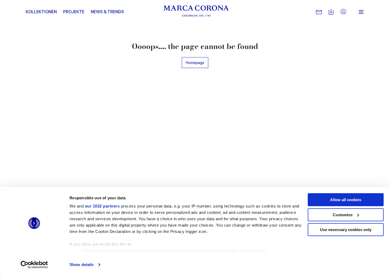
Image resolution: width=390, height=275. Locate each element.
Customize (343, 215)
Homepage (195, 62)
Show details (82, 264)
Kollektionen (41, 11)
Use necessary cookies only (345, 229)
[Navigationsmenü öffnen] (361, 12)
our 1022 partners (102, 206)
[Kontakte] (319, 12)
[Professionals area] (343, 12)
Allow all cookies (345, 199)
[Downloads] (331, 12)
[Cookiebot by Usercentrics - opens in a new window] (34, 265)
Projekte (73, 11)
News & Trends (107, 11)
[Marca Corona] (196, 12)
